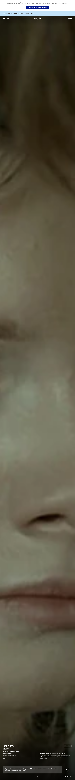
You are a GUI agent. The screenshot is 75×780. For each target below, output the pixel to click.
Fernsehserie (12, 755)
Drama (5, 755)
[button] (4, 18)
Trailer (68, 746)
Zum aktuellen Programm (37, 7)
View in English (29, 13)
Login (70, 18)
